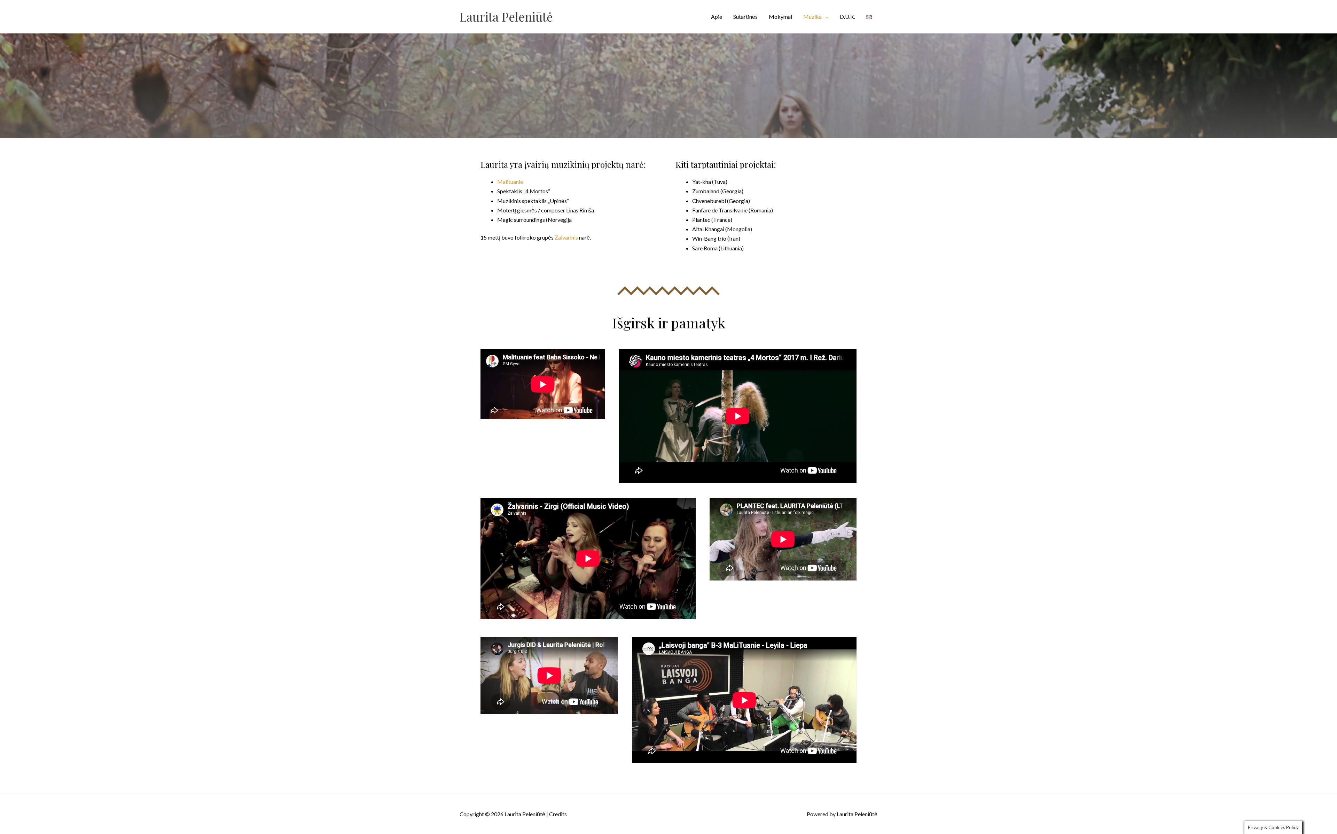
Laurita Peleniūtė (506, 16)
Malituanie (510, 181)
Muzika (812, 16)
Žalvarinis (566, 237)
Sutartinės (745, 16)
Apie (716, 16)
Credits (558, 814)
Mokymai (780, 16)
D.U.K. (847, 16)
